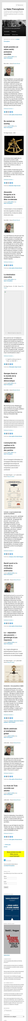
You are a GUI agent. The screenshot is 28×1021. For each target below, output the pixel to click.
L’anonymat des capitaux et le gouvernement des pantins (10, 446)
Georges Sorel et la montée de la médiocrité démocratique (10, 377)
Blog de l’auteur (10, 476)
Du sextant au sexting (9, 122)
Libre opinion (12, 114)
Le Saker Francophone (14, 9)
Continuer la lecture (9, 108)
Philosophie (11, 367)
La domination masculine (9, 275)
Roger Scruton (17, 185)
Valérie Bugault (19, 556)
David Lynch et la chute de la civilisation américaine (10, 567)
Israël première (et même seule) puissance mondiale (11, 50)
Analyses (11, 556)
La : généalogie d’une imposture (10, 636)
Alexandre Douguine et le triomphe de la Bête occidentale (10, 196)
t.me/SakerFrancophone (9, 865)
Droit (15, 556)
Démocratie (16, 720)
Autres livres (7, 955)
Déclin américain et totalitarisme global (10, 731)
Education (11, 185)
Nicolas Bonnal (16, 63)
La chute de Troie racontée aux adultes (11, 788)
